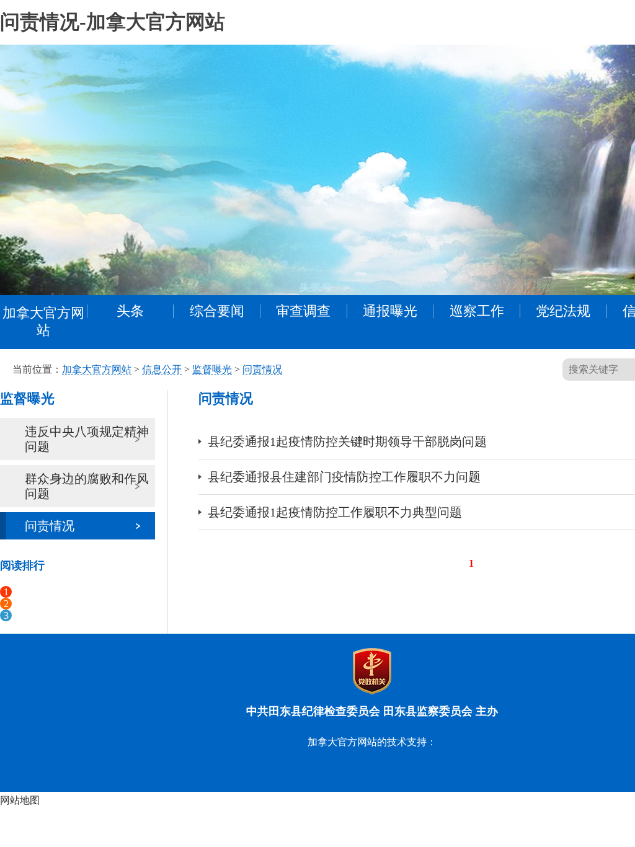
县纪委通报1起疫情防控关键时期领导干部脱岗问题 (347, 441)
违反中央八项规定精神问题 (87, 439)
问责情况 (262, 369)
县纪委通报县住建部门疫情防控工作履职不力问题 (344, 477)
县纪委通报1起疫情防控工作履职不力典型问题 (335, 512)
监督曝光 (212, 369)
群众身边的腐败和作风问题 (87, 486)
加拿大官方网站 (43, 322)
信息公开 (162, 369)
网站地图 (20, 800)
